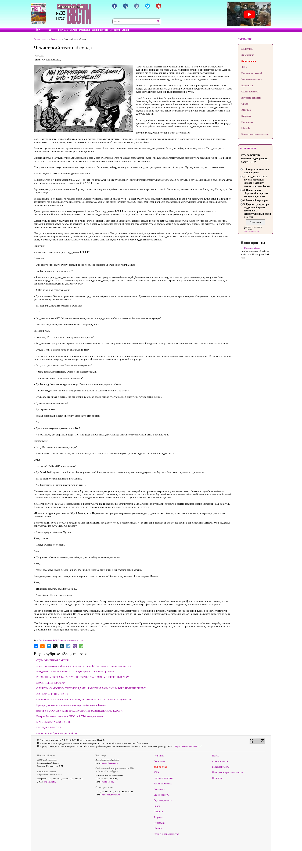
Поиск (215, 755)
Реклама (63, 29)
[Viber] (75, 646)
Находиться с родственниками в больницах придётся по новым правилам (75, 671)
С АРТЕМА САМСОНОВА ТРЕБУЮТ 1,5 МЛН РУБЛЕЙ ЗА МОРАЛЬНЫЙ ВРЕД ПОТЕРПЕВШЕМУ (91, 688)
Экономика (247, 54)
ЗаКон (73, 29)
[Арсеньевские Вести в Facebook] (114, 6)
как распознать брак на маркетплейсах (56, 733)
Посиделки (247, 122)
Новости (115, 29)
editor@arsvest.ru (110, 763)
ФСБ (55, 640)
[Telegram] (68, 646)
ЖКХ (244, 67)
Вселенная (247, 85)
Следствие (47, 640)
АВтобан (246, 109)
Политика (247, 48)
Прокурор (62, 640)
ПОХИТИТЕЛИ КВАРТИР (50, 682)
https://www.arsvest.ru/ (187, 746)
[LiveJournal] (62, 646)
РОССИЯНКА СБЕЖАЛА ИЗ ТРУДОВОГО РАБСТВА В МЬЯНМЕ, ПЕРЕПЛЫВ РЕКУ (82, 677)
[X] (55, 646)
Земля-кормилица (251, 79)
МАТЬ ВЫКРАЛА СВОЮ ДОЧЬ (53, 721)
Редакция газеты (220, 766)
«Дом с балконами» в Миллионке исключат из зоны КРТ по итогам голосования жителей (83, 666)
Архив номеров (220, 761)
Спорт (244, 103)
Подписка (217, 778)
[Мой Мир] (49, 646)
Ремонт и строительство (254, 134)
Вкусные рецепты (251, 97)
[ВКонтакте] (36, 646)
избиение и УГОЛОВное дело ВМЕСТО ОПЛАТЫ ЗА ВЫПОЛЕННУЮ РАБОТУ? (79, 710)
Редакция (84, 29)
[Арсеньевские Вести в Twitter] (147, 6)
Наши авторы (100, 29)
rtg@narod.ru (108, 781)
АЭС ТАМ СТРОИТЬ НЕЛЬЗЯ (52, 693)
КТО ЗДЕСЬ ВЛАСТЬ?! (48, 727)
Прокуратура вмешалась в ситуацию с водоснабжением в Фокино (71, 705)
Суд (40, 640)
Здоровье (246, 116)
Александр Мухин (75, 640)
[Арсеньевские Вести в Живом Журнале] (125, 6)
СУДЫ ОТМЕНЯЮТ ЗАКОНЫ (52, 660)
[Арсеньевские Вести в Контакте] (136, 6)
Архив (126, 29)
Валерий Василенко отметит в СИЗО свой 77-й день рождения (69, 716)
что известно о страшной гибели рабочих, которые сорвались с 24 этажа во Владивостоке (83, 699)
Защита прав (248, 61)
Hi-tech (245, 128)
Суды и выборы (252, 248)
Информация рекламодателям (227, 772)
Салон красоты (249, 91)
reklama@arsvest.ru (111, 794)
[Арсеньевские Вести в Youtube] (158, 6)
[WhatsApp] (81, 646)
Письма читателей (251, 73)
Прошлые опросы (251, 231)
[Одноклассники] (42, 646)
